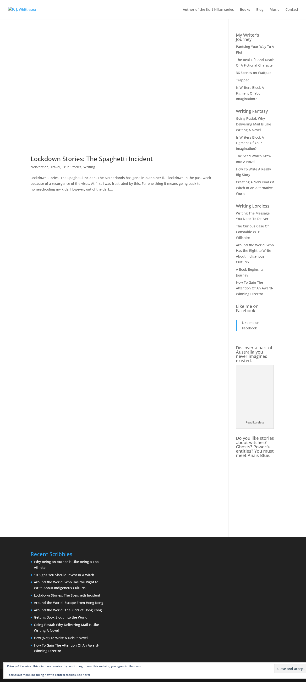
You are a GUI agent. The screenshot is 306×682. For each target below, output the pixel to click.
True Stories (72, 167)
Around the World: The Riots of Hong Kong (68, 610)
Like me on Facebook (247, 308)
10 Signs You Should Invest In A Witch (64, 575)
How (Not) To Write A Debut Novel (61, 638)
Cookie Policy (99, 675)
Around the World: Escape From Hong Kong (68, 602)
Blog (259, 10)
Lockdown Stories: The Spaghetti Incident (92, 158)
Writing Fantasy (252, 111)
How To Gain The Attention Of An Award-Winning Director (254, 288)
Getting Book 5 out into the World (60, 617)
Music (274, 10)
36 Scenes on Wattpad (254, 72)
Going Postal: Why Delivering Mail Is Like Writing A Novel (253, 124)
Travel (55, 167)
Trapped (243, 80)
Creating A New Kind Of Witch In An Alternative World (255, 188)
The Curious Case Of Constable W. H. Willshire (252, 232)
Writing (89, 167)
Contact (291, 10)
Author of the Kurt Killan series (208, 10)
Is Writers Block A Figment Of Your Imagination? (250, 93)
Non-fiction (40, 167)
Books (245, 10)
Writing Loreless (252, 206)
